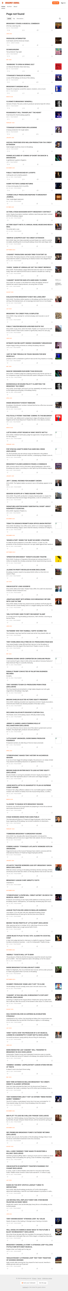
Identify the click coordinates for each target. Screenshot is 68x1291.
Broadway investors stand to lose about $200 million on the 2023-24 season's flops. (27, 573)
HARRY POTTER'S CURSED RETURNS (19, 184)
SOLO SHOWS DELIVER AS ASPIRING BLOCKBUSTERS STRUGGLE (26, 1015)
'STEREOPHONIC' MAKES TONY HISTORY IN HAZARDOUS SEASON (27, 756)
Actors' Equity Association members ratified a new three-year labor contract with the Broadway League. (29, 215)
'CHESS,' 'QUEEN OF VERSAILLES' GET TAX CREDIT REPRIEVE (28, 267)
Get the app (42, 1283)
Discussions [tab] (20, 18)
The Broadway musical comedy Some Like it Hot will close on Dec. (26, 986)
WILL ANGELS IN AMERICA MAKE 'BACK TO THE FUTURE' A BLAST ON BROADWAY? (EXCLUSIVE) (28, 1231)
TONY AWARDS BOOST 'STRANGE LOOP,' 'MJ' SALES (25, 1219)
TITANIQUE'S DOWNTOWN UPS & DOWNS (21, 127)
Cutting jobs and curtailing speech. (16, 175)
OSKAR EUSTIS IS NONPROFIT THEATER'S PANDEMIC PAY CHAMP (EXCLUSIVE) (27, 1167)
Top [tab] (14, 18)
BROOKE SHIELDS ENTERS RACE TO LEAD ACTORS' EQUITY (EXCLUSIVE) (27, 771)
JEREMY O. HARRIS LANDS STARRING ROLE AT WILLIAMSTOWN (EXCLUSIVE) (23, 724)
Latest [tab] (9, 18)
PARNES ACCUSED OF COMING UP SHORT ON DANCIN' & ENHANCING (27, 157)
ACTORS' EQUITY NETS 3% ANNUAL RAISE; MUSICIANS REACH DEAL (29, 226)
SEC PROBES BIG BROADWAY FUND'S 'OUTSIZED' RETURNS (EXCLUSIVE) (28, 1133)
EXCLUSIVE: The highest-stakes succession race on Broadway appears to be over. (29, 484)
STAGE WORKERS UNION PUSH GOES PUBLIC (22, 817)
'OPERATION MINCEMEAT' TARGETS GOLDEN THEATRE (26, 557)
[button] (3, 6)
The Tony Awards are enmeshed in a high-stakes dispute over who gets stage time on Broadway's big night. (28, 690)
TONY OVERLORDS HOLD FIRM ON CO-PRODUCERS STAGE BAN (29, 642)
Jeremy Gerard (15, 42)
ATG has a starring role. (13, 26)
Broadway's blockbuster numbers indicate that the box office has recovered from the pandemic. (29, 406)
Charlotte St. (10, 882)
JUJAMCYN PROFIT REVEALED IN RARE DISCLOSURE (25, 570)
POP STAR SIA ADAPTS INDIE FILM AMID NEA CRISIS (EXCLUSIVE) (25, 450)
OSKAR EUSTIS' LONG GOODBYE (18, 586)
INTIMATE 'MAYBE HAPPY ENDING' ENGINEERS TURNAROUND (29, 343)
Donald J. (9, 676)
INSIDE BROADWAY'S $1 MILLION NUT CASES (23, 967)
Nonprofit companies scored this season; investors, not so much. (26, 89)
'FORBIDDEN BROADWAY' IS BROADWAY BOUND (24, 834)
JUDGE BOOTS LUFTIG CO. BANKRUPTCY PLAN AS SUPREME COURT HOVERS (28, 786)
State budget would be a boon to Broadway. (19, 147)
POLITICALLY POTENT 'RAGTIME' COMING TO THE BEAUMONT (29, 416)
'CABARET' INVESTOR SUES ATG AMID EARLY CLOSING (26, 280)
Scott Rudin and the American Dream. (17, 41)
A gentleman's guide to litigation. (16, 160)
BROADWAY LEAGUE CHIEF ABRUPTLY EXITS (22, 880)
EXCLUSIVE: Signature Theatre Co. (16, 511)
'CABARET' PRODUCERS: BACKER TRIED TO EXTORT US (26, 254)
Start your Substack (29, 1283)
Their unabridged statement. (15, 199)
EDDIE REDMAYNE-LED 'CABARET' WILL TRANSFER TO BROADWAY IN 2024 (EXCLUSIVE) (26, 1051)
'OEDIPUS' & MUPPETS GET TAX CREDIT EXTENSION (25, 238)
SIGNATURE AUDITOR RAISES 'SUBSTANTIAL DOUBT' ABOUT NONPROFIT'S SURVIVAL (28, 507)
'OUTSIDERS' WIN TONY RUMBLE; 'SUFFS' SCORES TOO (26, 631)
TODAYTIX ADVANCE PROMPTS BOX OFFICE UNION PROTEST (28, 523)
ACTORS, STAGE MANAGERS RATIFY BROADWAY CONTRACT (28, 212)
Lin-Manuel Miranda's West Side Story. (18, 67)
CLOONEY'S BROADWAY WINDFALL (19, 101)
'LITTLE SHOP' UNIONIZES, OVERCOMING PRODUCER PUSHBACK (25, 739)
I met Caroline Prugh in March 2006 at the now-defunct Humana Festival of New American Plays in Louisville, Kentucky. (29, 662)
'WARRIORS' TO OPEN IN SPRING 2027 (20, 64)
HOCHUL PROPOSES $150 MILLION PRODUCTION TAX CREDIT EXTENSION (29, 143)
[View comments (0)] (23, 45)
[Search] (60, 18)
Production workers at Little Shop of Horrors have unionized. (24, 743)
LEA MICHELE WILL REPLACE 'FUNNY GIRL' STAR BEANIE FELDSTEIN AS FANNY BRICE (27, 1201)
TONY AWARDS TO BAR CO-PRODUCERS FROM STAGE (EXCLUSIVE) (26, 686)
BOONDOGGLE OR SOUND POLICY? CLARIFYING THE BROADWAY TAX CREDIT (25, 385)
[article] (34, 26)
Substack (25, 1287)
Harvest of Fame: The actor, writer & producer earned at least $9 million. (28, 104)
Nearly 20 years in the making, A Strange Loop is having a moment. (27, 1221)
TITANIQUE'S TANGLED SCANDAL (18, 75)
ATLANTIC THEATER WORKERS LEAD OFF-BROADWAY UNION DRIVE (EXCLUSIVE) (29, 866)
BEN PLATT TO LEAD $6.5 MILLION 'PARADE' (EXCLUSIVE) (27, 1116)
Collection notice (47, 1278)
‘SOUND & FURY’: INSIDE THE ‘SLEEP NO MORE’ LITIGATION (27, 540)
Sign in (63, 3)
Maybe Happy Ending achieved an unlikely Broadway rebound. (25, 345)
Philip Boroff (14, 28)
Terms (39, 1278)
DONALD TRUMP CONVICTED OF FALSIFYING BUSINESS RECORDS (26, 672)
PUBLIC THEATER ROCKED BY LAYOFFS (20, 173)
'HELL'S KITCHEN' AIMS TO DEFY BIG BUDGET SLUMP (25, 614)
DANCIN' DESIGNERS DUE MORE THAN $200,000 (24, 371)
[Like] (7, 204)
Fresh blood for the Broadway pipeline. (18, 115)
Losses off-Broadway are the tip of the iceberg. (20, 78)
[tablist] (15, 18)
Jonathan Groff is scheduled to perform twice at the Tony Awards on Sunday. (29, 358)
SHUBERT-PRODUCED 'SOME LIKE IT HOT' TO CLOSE (25, 984)
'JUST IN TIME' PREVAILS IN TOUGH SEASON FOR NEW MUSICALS (26, 355)
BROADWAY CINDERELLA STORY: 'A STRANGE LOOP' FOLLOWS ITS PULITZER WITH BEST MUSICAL (29, 1246)
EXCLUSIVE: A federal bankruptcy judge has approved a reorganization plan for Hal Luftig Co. (29, 435)
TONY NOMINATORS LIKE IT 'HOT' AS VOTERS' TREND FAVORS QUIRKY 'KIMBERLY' (29, 1098)
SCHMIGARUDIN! (12, 49)
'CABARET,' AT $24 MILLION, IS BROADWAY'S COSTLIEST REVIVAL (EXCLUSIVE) (27, 996)
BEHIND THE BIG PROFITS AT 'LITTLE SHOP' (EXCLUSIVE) (27, 923)
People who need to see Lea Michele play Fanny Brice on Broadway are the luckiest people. (29, 1205)
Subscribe (55, 3)
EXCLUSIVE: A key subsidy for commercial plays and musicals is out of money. (27, 317)
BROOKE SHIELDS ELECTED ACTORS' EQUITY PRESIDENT (27, 699)
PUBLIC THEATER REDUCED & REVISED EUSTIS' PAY (25, 326)
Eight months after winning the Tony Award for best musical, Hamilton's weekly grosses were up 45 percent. (28, 1263)
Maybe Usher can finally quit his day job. (18, 1249)
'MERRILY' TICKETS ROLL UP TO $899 (20, 954)
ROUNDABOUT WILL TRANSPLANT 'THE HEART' (23, 112)
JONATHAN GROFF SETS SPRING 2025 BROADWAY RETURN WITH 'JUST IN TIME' (28, 600)
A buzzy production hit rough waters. (17, 130)
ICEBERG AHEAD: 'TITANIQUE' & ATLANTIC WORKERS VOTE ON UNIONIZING (29, 847)
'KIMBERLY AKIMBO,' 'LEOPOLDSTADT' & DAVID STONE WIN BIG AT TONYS (29, 1066)
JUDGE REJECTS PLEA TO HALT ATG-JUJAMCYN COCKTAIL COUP (28, 937)
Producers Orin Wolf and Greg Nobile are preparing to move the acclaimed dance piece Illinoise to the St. (29, 807)
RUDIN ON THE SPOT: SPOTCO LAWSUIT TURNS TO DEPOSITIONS (25, 1186)
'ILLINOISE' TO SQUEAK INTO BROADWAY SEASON (24, 804)
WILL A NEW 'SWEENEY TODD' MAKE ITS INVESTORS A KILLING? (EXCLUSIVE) (26, 1152)
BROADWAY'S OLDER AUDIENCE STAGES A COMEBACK (26, 464)
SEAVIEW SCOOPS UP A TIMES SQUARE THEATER (24, 493)
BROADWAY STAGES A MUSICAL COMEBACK (23, 23)
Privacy (34, 1278)
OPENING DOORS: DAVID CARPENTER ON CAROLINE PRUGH (28, 659)
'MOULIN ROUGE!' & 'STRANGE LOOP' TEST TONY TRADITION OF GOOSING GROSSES (28, 1259)
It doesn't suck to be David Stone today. (18, 1069)
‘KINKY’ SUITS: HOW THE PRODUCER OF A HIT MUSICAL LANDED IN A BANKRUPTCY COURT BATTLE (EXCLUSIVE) (27, 1034)
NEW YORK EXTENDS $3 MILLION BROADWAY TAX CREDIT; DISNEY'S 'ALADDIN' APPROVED (28, 1083)
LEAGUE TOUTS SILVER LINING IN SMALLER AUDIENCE (26, 910)
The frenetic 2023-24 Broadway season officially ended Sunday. (25, 715)
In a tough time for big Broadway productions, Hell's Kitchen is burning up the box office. (29, 617)
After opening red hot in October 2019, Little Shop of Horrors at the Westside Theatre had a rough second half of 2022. (27, 926)
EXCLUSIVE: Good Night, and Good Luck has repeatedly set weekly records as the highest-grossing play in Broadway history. (29, 389)
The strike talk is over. (12, 229)
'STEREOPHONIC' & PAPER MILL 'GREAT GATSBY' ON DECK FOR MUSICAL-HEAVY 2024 (29, 896)
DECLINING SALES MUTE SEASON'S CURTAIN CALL (25, 712)
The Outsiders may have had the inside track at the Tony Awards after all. (28, 633)
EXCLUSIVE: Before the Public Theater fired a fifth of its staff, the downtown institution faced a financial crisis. (29, 589)
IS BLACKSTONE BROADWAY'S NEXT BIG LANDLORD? (26, 297)
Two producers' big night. (14, 52)
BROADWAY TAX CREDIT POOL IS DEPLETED (22, 313)
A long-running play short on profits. (17, 186)
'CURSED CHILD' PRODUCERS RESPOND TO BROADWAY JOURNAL (26, 196)
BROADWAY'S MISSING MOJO (17, 86)
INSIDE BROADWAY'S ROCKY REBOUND (20, 403)
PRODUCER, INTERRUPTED (16, 38)
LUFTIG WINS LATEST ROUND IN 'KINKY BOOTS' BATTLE (26, 432)
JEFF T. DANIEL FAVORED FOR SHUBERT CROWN (24, 481)
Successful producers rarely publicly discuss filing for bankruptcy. (26, 1037)
